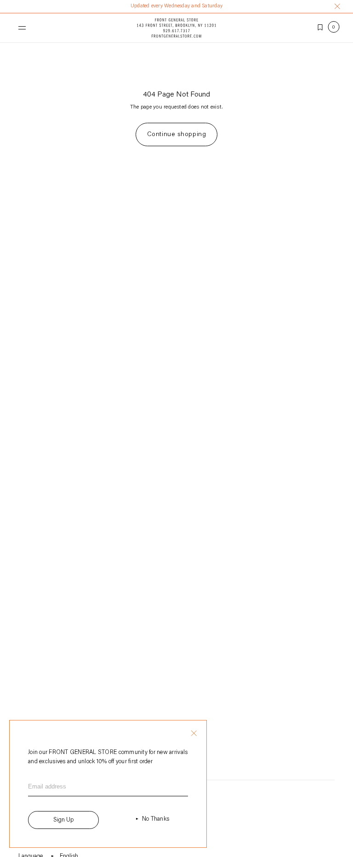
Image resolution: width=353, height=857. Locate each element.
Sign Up (63, 820)
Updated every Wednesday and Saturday (176, 6)
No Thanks (155, 819)
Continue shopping (176, 134)
